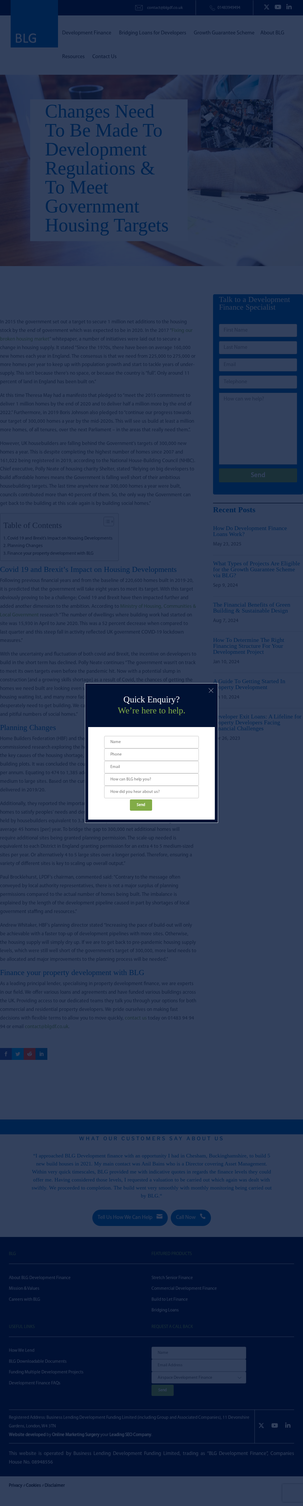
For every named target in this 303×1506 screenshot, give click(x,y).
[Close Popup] (211, 690)
